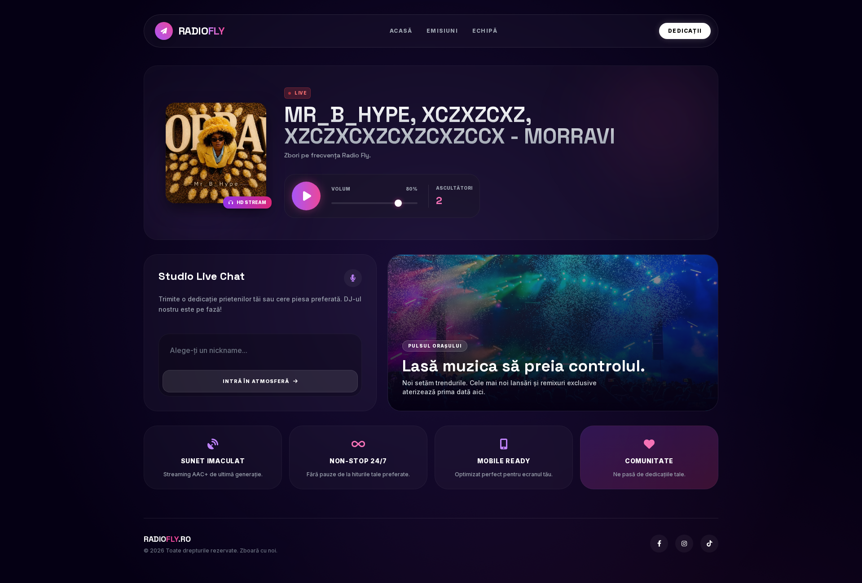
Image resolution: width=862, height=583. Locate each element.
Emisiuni (442, 30)
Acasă (401, 30)
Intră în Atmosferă (256, 381)
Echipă (484, 30)
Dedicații (685, 30)
